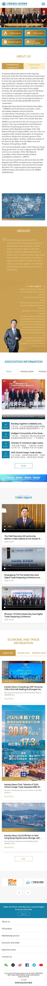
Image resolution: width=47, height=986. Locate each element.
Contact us (7, 938)
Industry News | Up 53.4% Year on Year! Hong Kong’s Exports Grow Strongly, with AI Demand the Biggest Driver (23, 818)
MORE (23, 448)
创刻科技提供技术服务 (23, 965)
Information (7, 910)
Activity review (27, 353)
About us (6, 903)
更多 (23, 841)
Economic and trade (10, 924)
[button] (13, 66)
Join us (23, 896)
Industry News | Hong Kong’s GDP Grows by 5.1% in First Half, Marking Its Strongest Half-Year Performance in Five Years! (23, 670)
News (9, 353)
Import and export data (8, 636)
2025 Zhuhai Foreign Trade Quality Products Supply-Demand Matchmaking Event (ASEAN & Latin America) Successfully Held (26, 434)
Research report (39, 635)
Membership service (10, 917)
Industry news (23, 635)
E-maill (23, 962)
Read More (9, 680)
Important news (9, 931)
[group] (23, 17)
